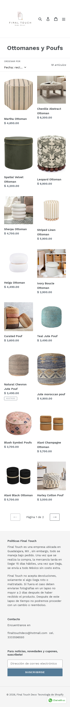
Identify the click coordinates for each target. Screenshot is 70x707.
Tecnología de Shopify (50, 694)
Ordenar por (12, 61)
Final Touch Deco (27, 694)
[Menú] (64, 19)
